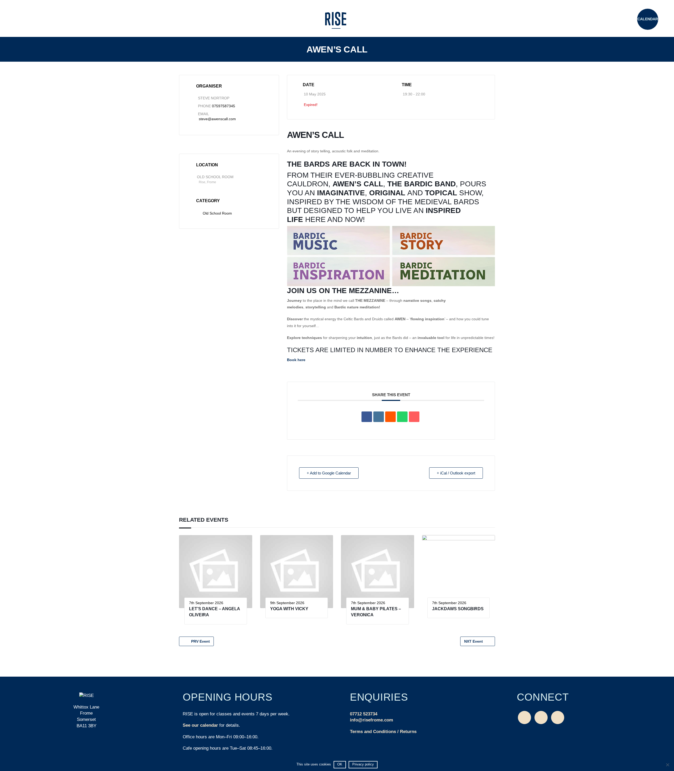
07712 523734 (363, 713)
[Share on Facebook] (366, 416)
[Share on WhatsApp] (402, 416)
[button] (26, 19)
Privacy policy (363, 764)
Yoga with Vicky (289, 609)
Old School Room (217, 213)
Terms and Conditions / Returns (383, 731)
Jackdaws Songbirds (458, 609)
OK (339, 764)
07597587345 (223, 106)
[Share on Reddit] (390, 416)
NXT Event (473, 641)
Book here (296, 360)
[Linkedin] (378, 416)
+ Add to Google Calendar (329, 473)
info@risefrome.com (371, 719)
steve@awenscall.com (217, 119)
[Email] (414, 416)
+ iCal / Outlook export (456, 473)
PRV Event (200, 641)
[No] (667, 764)
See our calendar (200, 725)
